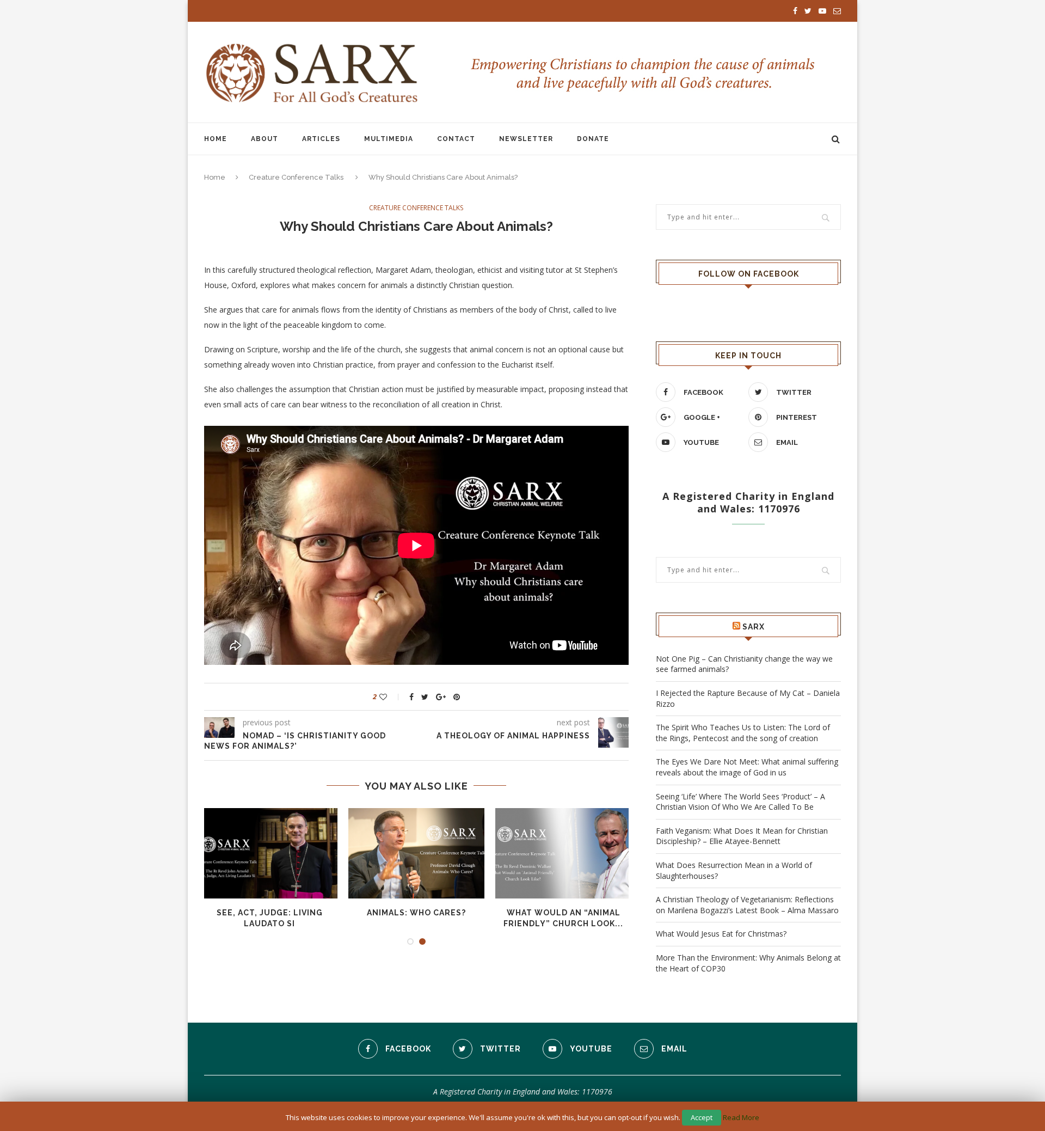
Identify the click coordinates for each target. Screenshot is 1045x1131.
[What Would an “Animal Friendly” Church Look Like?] (563, 853)
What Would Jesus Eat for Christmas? (721, 933)
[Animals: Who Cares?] (416, 853)
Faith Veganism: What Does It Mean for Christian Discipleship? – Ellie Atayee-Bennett (742, 836)
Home (215, 139)
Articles (321, 139)
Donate (593, 139)
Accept (701, 1117)
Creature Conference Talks (296, 177)
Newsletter (526, 139)
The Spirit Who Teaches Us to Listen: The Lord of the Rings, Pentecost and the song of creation (743, 732)
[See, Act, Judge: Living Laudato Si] (269, 853)
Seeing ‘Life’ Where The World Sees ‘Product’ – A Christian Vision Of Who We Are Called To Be (740, 801)
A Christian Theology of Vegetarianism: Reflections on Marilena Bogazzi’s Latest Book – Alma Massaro (747, 904)
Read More (741, 1117)
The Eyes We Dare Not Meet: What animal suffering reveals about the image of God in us (747, 767)
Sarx (753, 626)
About (264, 139)
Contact (456, 139)
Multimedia (388, 139)
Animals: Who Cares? (416, 912)
